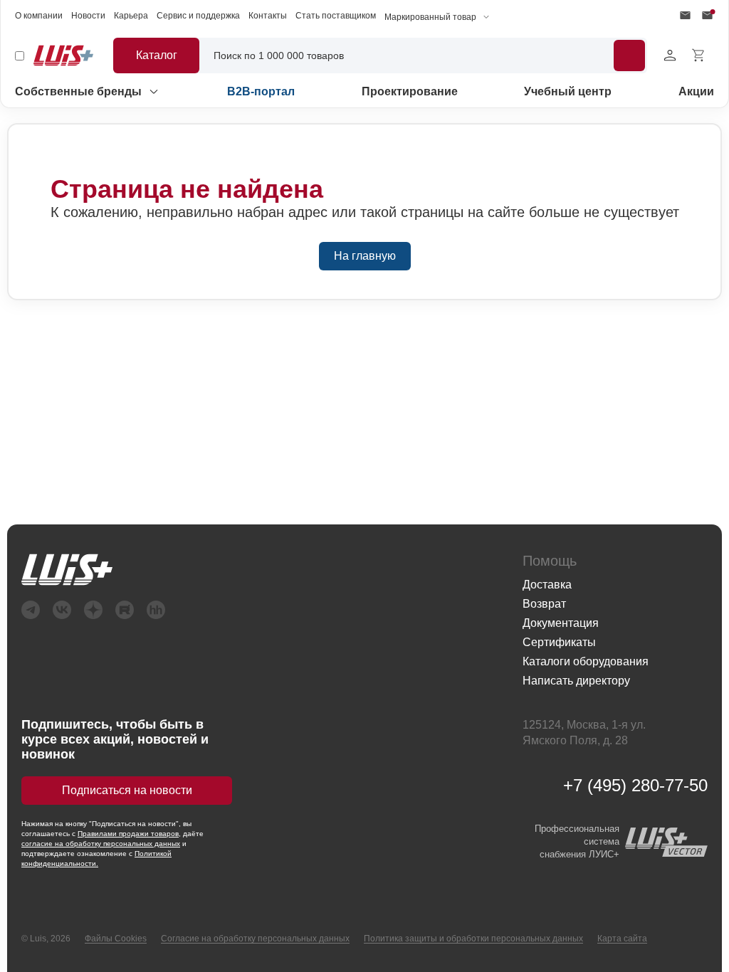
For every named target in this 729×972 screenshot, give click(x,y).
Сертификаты (559, 642)
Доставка (547, 585)
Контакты (267, 16)
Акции (696, 91)
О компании (39, 16)
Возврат (544, 604)
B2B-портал (261, 91)
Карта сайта (622, 939)
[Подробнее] (629, 55)
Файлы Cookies (116, 939)
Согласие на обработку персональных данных (255, 939)
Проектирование (410, 91)
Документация (561, 623)
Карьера (131, 16)
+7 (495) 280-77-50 (635, 785)
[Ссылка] (257, 569)
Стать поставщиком (335, 16)
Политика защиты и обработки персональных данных (473, 939)
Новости (88, 16)
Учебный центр (568, 91)
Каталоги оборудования (586, 661)
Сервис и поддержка (198, 16)
